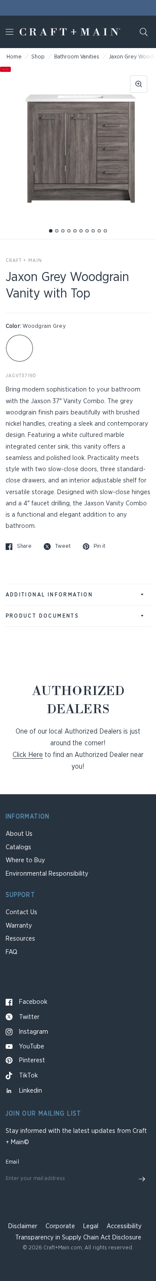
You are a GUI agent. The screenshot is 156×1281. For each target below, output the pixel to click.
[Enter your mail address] (142, 1179)
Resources (20, 938)
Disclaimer (22, 1226)
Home (14, 57)
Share (24, 546)
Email (12, 1162)
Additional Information (49, 594)
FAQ (11, 952)
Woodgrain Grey (19, 348)
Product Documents (42, 615)
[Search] (143, 32)
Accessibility (124, 1226)
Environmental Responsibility (47, 873)
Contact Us (21, 912)
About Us (19, 834)
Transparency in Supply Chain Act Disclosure (78, 1237)
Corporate (60, 1226)
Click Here (28, 754)
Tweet (63, 546)
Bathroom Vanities (76, 57)
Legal (90, 1226)
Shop (38, 57)
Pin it (99, 546)
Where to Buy (25, 860)
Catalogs (18, 847)
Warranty (19, 925)
